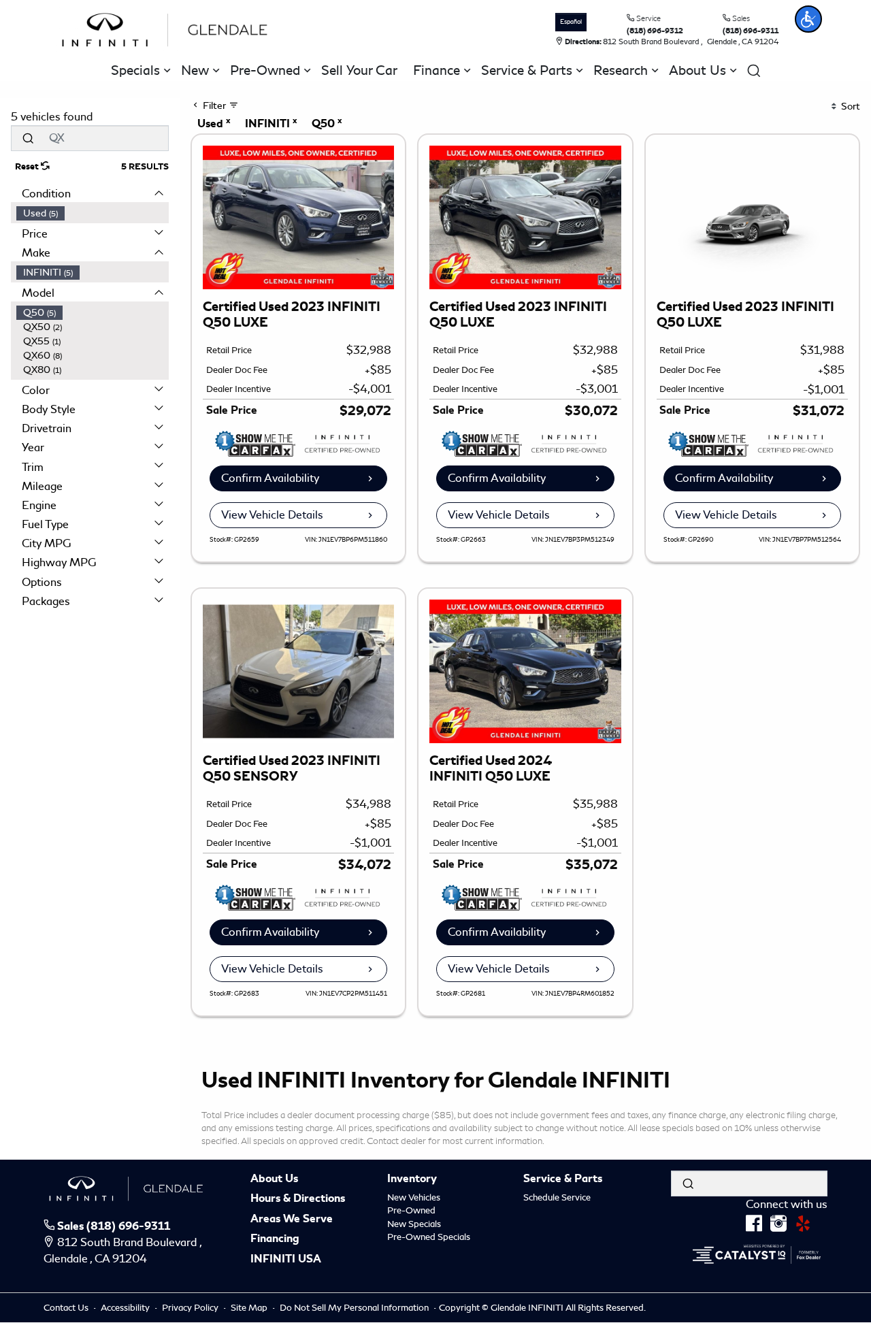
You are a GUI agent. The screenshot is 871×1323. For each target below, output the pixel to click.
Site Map (250, 1308)
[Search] (28, 138)
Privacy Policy (191, 1308)
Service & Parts (562, 1179)
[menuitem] (92, 213)
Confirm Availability (270, 478)
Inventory (412, 1179)
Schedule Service (557, 1197)
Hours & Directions (297, 1199)
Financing (274, 1239)
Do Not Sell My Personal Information (355, 1308)
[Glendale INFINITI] (168, 27)
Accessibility (126, 1308)
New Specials (414, 1224)
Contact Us (67, 1308)
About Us (274, 1179)
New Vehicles (413, 1197)
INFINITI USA (285, 1260)
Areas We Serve (291, 1219)
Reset (28, 166)
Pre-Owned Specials (428, 1237)
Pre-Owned (411, 1210)
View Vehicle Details (272, 514)
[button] (808, 19)
